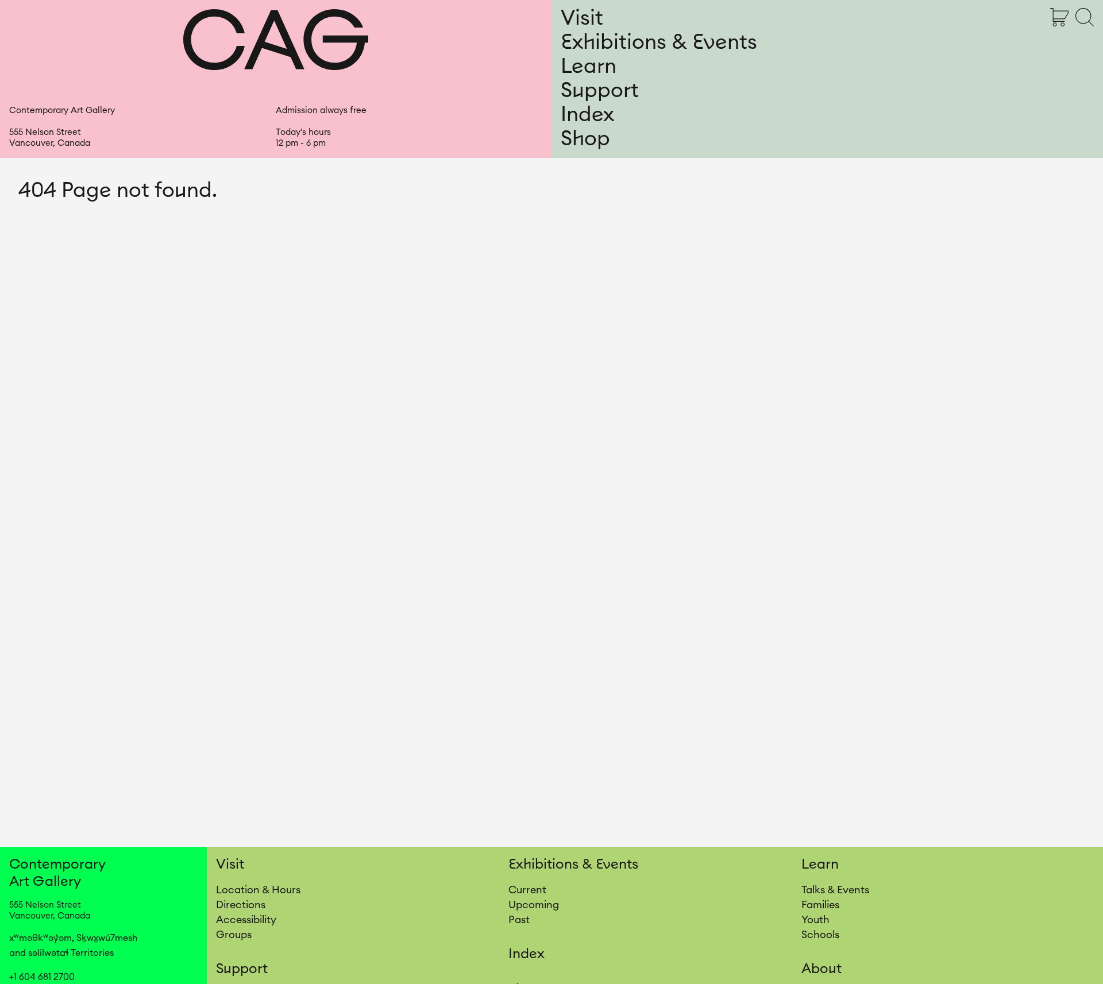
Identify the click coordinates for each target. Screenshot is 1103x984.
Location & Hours (258, 890)
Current (527, 890)
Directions (240, 905)
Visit (582, 18)
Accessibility (246, 920)
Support (600, 90)
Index (587, 114)
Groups (234, 934)
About (821, 969)
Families (820, 905)
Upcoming (533, 905)
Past (519, 920)
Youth (815, 920)
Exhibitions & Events (659, 42)
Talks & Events (835, 890)
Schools (820, 934)
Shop (585, 139)
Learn (588, 66)
